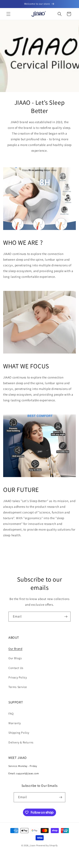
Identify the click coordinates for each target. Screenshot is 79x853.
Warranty (14, 723)
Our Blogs (15, 658)
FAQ (11, 713)
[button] (8, 14)
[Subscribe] (65, 617)
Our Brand (15, 649)
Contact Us (15, 668)
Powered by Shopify (47, 845)
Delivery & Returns (20, 742)
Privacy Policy (17, 677)
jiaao (33, 845)
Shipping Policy (18, 733)
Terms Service (17, 687)
